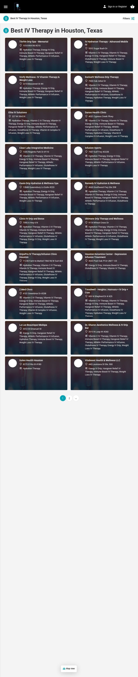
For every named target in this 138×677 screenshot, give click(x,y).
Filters (126, 18)
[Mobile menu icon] (5, 7)
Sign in (111, 6)
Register (122, 6)
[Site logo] (17, 7)
